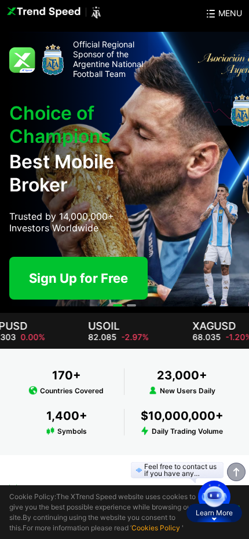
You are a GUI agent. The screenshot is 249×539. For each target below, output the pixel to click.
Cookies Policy (155, 527)
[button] (117, 305)
